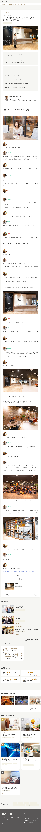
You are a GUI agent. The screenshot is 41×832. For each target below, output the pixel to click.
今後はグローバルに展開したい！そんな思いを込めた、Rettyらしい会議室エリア (20, 571)
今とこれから (9, 653)
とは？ (3, 650)
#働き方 (15, 805)
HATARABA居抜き (30, 818)
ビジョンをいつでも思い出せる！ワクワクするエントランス (16, 77)
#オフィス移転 (28, 805)
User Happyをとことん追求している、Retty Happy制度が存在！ (15, 87)
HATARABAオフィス (30, 816)
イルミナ (28, 822)
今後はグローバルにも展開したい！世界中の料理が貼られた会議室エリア (16, 83)
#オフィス (10, 23)
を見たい (14, 649)
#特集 (18, 805)
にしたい (16, 655)
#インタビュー (5, 23)
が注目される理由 (9, 657)
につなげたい (7, 649)
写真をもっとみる (34, 708)
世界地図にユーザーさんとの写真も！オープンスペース (15, 79)
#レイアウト (23, 805)
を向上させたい (21, 652)
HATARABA (31, 820)
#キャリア (37, 805)
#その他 (33, 805)
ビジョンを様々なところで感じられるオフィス (12, 75)
